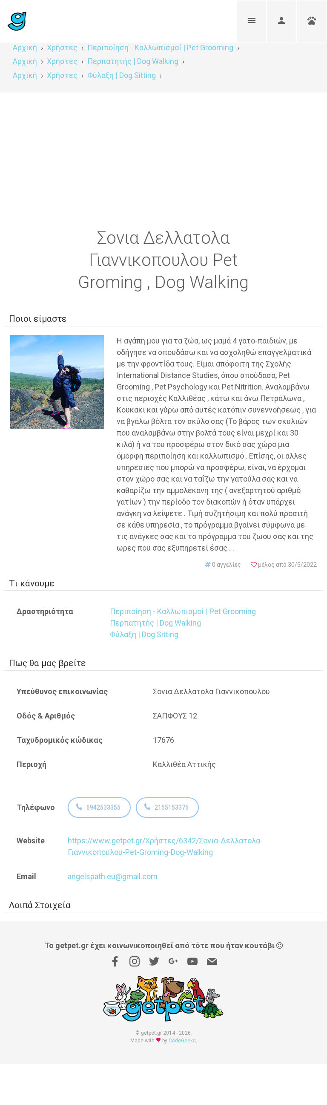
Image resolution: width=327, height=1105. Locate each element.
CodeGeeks (182, 1041)
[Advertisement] (163, 156)
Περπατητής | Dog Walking (155, 622)
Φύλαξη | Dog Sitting (144, 634)
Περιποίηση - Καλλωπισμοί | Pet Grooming (183, 611)
